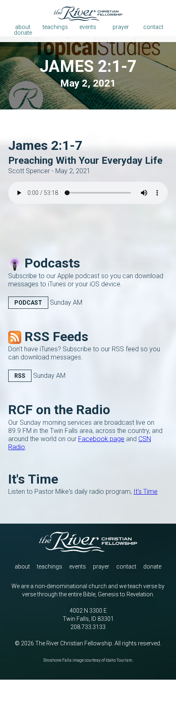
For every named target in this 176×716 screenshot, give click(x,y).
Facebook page (101, 439)
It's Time (145, 491)
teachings (49, 566)
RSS (19, 375)
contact (126, 566)
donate (152, 566)
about (22, 566)
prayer (101, 566)
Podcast (28, 302)
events (77, 566)
